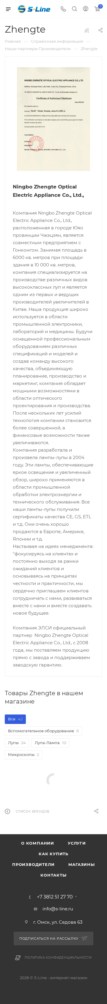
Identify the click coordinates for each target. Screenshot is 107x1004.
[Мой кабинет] (85, 9)
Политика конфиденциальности (58, 958)
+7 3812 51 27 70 (55, 897)
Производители (33, 864)
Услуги (77, 843)
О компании (37, 843)
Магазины (81, 864)
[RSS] (87, 30)
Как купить (53, 853)
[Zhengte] (53, 119)
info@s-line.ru (58, 909)
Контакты (53, 875)
